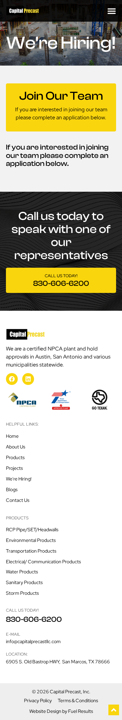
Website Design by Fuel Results (61, 711)
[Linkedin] (28, 379)
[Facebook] (12, 379)
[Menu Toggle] (111, 11)
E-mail (13, 634)
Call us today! (61, 275)
